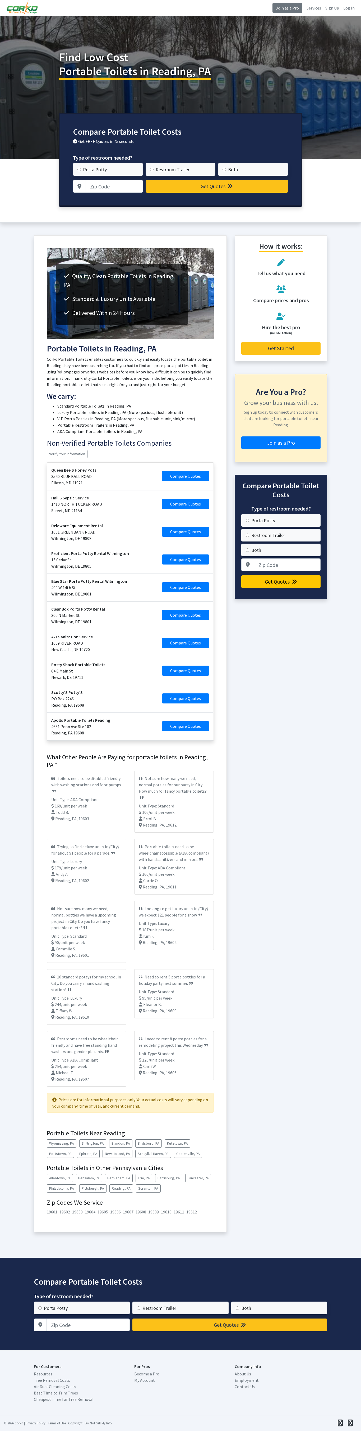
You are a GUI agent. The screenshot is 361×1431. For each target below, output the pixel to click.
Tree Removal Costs (52, 1380)
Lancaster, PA (198, 1178)
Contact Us (245, 1386)
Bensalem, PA (89, 1178)
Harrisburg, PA (169, 1178)
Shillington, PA (93, 1143)
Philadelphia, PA (61, 1188)
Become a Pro (146, 1373)
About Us (243, 1373)
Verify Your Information (67, 454)
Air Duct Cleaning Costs (55, 1386)
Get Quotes (213, 186)
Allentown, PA (60, 1178)
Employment (247, 1380)
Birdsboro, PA (148, 1143)
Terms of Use (57, 1423)
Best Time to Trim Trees (56, 1393)
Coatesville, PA (188, 1153)
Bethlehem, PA (118, 1178)
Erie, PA (144, 1178)
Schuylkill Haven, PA (153, 1153)
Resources (43, 1373)
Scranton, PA (148, 1188)
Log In (349, 8)
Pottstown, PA (60, 1153)
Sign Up (332, 8)
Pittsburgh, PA (93, 1188)
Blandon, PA (121, 1143)
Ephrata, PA (88, 1153)
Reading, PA (121, 1188)
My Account (144, 1380)
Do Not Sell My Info (98, 1423)
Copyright (75, 1423)
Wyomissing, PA (61, 1143)
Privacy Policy (35, 1423)
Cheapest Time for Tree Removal (64, 1399)
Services (314, 8)
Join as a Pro (287, 8)
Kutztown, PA (177, 1143)
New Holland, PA (117, 1153)
